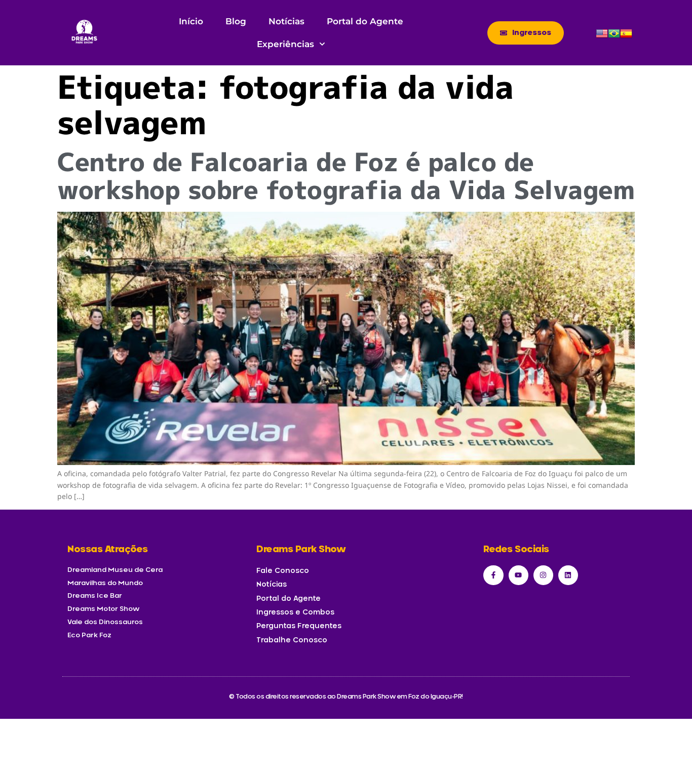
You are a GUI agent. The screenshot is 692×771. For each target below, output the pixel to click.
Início (191, 21)
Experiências (285, 44)
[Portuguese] (614, 37)
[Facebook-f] (493, 575)
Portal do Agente (365, 21)
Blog (235, 21)
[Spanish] (626, 37)
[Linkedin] (568, 575)
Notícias (286, 21)
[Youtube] (518, 575)
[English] (602, 37)
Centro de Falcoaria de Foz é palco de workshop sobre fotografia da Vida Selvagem (345, 175)
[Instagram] (543, 575)
